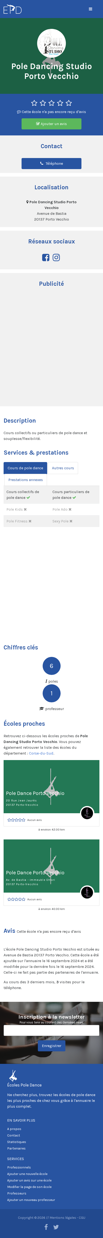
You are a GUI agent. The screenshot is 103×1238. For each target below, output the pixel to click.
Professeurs (16, 1193)
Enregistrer (51, 1045)
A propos (14, 1129)
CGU (82, 1218)
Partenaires (16, 1148)
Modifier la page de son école (29, 1187)
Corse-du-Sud (41, 753)
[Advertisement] (51, 347)
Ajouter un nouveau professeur (31, 1200)
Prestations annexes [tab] (25, 479)
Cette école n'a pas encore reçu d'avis (53, 111)
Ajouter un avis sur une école (29, 1180)
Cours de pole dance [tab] (25, 468)
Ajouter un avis (53, 123)
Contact (13, 1135)
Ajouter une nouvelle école (27, 1174)
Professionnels (19, 1167)
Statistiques (16, 1142)
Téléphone (54, 163)
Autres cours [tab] (63, 468)
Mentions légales (63, 1218)
